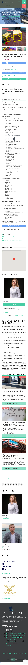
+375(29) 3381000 (9, 7)
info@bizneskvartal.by (12, 643)
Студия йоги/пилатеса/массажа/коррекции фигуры (14, 423)
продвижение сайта (11, 653)
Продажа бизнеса (15, 16)
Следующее (21, 478)
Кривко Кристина (7, 300)
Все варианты (5, 573)
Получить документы (7, 72)
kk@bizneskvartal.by (19, 315)
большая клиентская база (9, 236)
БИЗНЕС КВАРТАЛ (6, 16)
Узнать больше (5, 598)
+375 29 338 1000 (9, 76)
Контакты (14, 304)
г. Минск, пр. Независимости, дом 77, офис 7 (17, 633)
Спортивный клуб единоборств (14, 391)
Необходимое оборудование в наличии (12, 240)
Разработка (4, 653)
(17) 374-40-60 (11, 639)
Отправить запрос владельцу (15, 79)
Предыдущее (6, 478)
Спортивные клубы (6, 18)
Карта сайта (9, 645)
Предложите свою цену (15, 225)
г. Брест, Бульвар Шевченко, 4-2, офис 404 (17, 635)
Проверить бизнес (20, 72)
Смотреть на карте (13, 69)
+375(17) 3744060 (9, 5)
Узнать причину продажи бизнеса (15, 63)
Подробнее (5, 312)
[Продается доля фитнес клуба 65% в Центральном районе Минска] (14, 36)
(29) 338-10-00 (11, 641)
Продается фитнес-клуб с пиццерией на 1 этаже (11, 456)
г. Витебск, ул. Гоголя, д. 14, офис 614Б (16, 637)
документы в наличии (8, 238)
